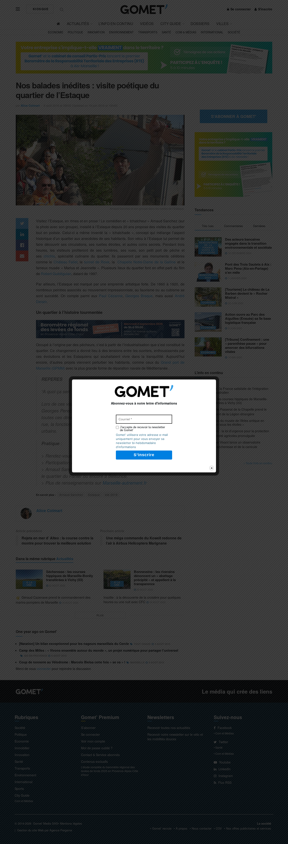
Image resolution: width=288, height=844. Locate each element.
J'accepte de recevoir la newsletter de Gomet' (142, 429)
